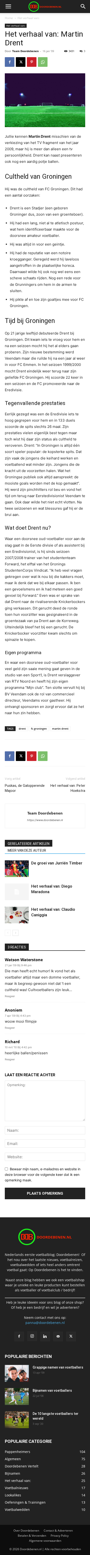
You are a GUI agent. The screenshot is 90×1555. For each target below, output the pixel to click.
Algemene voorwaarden (45, 1541)
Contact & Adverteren (58, 1530)
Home (9, 18)
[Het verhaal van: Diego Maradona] (17, 892)
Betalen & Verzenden (32, 1536)
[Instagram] (32, 1336)
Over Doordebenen (26, 1530)
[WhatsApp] (43, 62)
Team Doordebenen (25, 51)
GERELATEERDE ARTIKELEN (28, 844)
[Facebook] (9, 62)
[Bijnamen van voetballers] (17, 1396)
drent (22, 728)
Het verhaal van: (28, 18)
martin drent (60, 728)
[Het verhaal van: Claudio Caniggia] (17, 915)
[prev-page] (8, 933)
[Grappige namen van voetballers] (17, 1373)
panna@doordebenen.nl (45, 1322)
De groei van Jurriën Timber (56, 863)
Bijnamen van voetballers (52, 1390)
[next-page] (15, 933)
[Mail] (58, 1336)
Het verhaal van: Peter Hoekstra (67, 788)
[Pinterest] (31, 62)
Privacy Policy (60, 1536)
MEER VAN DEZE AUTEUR (27, 850)
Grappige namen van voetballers (58, 1367)
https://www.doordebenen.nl (45, 820)
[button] (8, 6)
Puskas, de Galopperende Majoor (25, 788)
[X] (20, 62)
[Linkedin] (45, 1336)
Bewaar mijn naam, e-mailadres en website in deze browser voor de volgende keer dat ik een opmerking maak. (42, 1174)
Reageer (10, 996)
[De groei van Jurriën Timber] (17, 868)
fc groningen (39, 728)
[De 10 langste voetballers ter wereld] (17, 1419)
